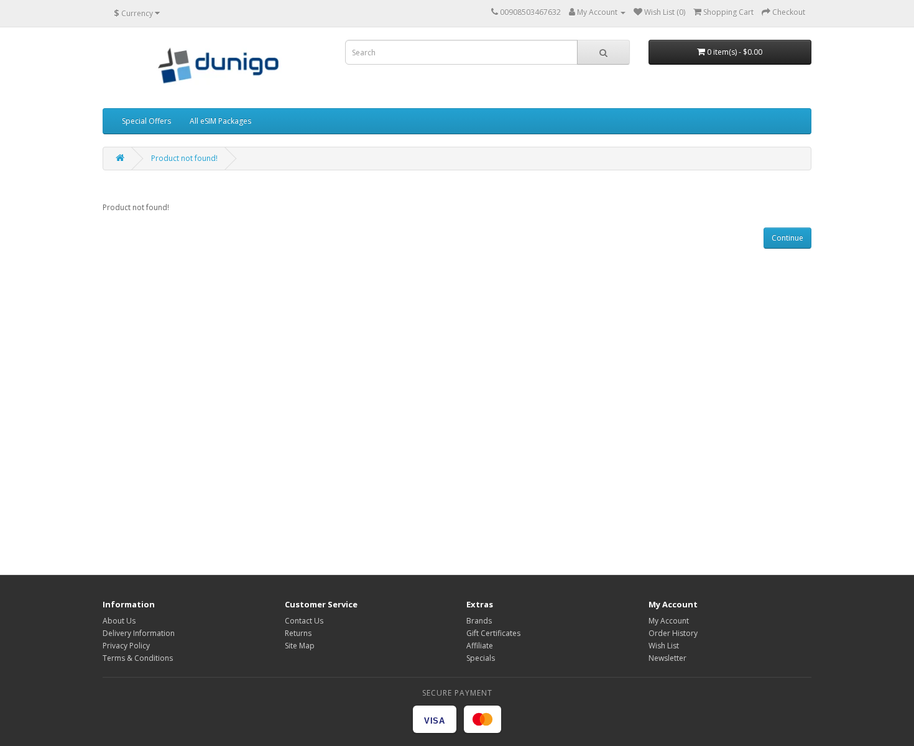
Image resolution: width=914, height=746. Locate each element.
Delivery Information (139, 633)
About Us (119, 620)
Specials (480, 658)
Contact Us (304, 620)
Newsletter (667, 658)
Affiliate (479, 645)
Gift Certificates (493, 633)
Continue (787, 238)
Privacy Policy (126, 645)
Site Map (300, 645)
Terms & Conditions (138, 658)
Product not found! (184, 158)
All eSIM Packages (220, 121)
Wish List (664, 645)
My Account (669, 620)
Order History (673, 633)
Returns (298, 633)
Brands (479, 620)
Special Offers (146, 121)
